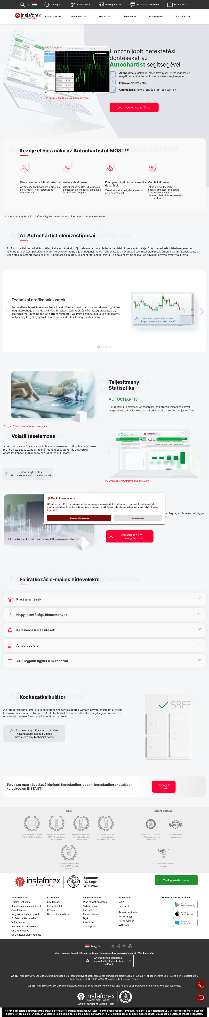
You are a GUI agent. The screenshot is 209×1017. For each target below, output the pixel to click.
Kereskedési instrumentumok (26, 906)
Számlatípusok (19, 910)
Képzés (51, 910)
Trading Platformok (21, 901)
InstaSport (88, 922)
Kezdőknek (105, 16)
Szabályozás (89, 926)
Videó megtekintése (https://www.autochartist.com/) (31, 473)
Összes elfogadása (79, 517)
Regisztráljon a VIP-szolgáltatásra (133, 536)
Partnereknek (156, 16)
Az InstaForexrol (181, 16)
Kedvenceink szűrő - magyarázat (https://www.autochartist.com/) (49, 539)
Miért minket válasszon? (95, 901)
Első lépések (53, 901)
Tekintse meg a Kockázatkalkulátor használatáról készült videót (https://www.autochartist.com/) (36, 734)
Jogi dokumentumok (66, 953)
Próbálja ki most (163, 786)
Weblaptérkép (146, 953)
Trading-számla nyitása (176, 880)
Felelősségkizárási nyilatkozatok (118, 953)
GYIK (121, 901)
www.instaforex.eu (149, 985)
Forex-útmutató (55, 906)
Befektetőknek (79, 16)
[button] (98, 347)
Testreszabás (137, 517)
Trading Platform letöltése (176, 897)
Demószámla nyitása (58, 914)
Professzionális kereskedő (24, 918)
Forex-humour (126, 920)
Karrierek (88, 910)
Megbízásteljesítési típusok (25, 914)
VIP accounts (18, 922)
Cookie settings (89, 953)
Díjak (85, 918)
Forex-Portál (125, 916)
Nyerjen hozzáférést (137, 107)
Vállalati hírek (90, 906)
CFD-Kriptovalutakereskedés (26, 934)
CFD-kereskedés (20, 930)
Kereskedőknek (53, 16)
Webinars (124, 924)
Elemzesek (130, 16)
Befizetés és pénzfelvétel (24, 926)
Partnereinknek (91, 914)
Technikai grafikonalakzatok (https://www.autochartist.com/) (157, 320)
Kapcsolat (124, 906)
